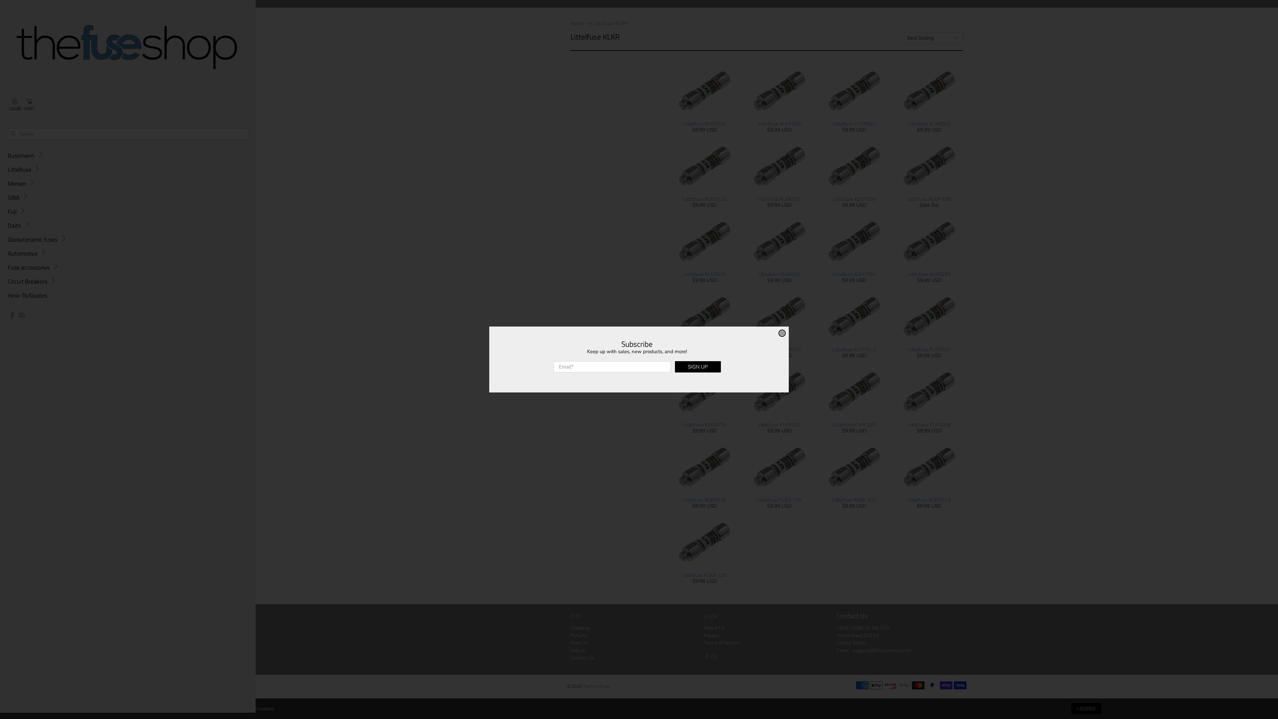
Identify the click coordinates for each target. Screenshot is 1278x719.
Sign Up (698, 366)
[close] (782, 333)
